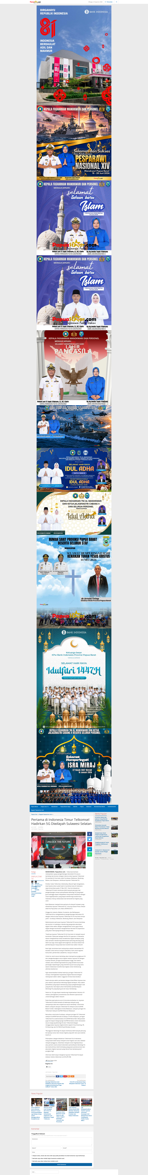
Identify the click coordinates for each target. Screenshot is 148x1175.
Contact (112, 859)
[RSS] (72, 1076)
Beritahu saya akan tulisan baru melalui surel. (45, 1161)
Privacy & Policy (105, 859)
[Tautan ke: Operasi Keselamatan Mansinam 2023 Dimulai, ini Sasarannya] (36, 881)
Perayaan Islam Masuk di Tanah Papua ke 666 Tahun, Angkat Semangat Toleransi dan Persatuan (60, 1116)
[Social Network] (116, 2)
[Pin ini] (89, 844)
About (109, 857)
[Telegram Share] (89, 849)
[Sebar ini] (89, 834)
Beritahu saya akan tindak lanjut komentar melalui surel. (49, 1158)
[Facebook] (57, 1076)
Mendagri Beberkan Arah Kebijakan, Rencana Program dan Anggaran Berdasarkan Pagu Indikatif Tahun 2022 (54, 1084)
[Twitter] (61, 1076)
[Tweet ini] (89, 839)
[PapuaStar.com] (35, 2)
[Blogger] (69, 1076)
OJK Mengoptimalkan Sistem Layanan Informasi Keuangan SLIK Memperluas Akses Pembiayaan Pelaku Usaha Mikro (86, 1114)
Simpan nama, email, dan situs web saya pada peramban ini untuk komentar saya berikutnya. (59, 1155)
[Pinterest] (65, 1076)
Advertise (97, 859)
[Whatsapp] (89, 854)
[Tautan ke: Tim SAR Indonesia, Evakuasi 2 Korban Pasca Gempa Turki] (32, 881)
